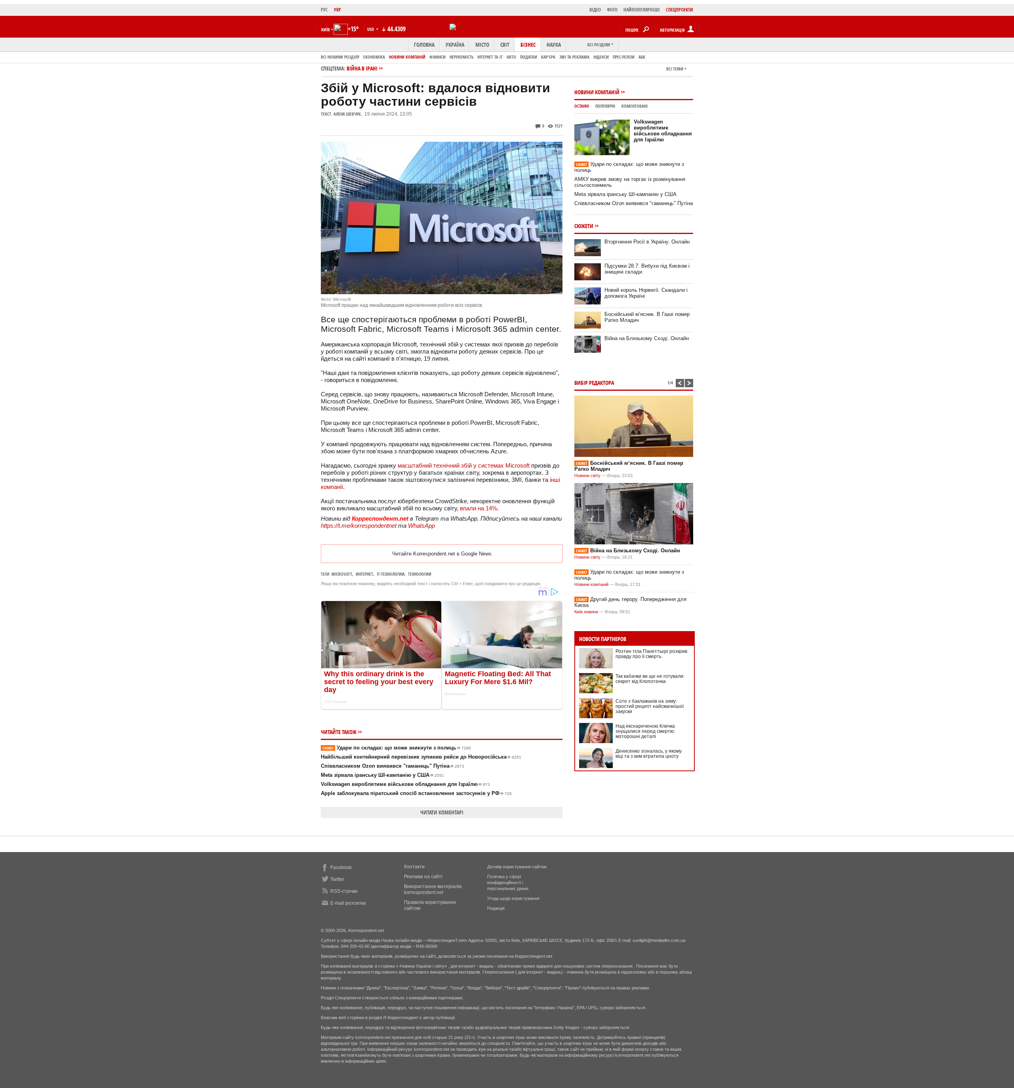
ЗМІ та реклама (574, 57)
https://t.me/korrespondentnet (358, 525)
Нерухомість (461, 57)
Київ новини (586, 611)
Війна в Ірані (362, 68)
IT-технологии (390, 574)
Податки (528, 57)
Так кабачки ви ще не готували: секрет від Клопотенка (650, 678)
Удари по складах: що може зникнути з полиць (396, 748)
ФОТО (612, 9)
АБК (642, 57)
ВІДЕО (595, 9)
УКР (337, 9)
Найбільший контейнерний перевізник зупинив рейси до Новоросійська (421, 757)
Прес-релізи (624, 57)
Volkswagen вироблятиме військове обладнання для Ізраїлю (405, 784)
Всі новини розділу (340, 57)
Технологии (419, 574)
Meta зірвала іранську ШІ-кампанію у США (382, 775)
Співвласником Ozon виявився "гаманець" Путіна (392, 766)
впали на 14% (478, 508)
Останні (581, 106)
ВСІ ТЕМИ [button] (674, 69)
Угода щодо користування (513, 898)
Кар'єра (548, 57)
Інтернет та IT (490, 57)
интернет (364, 574)
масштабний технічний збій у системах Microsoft (464, 465)
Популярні (605, 106)
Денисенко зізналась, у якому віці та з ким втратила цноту (649, 753)
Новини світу (587, 475)
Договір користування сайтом (517, 866)
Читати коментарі (441, 812)
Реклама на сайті (423, 876)
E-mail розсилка (348, 903)
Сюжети (583, 226)
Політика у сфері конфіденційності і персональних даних (508, 882)
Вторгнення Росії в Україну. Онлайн (647, 242)
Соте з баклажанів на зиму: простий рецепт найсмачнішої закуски (650, 706)
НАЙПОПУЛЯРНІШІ (641, 9)
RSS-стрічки (344, 891)
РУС (324, 9)
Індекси (601, 57)
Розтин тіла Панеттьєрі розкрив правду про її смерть (651, 654)
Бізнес (528, 44)
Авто (511, 57)
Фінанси (437, 57)
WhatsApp (421, 525)
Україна (455, 44)
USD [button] (371, 29)
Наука (554, 44)
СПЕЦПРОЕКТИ (679, 9)
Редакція (496, 908)
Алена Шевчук (347, 114)
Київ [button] (325, 29)
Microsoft (342, 574)
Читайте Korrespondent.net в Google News (442, 554)
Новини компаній (407, 57)
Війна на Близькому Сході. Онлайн (646, 338)
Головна (424, 44)
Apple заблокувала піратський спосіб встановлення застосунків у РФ (416, 793)
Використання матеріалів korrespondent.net (432, 889)
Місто (482, 44)
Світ (504, 44)
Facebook (341, 867)
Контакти (414, 866)
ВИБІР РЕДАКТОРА (594, 382)
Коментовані (634, 106)
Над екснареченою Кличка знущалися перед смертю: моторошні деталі (645, 731)
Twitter (337, 879)
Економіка (374, 57)
